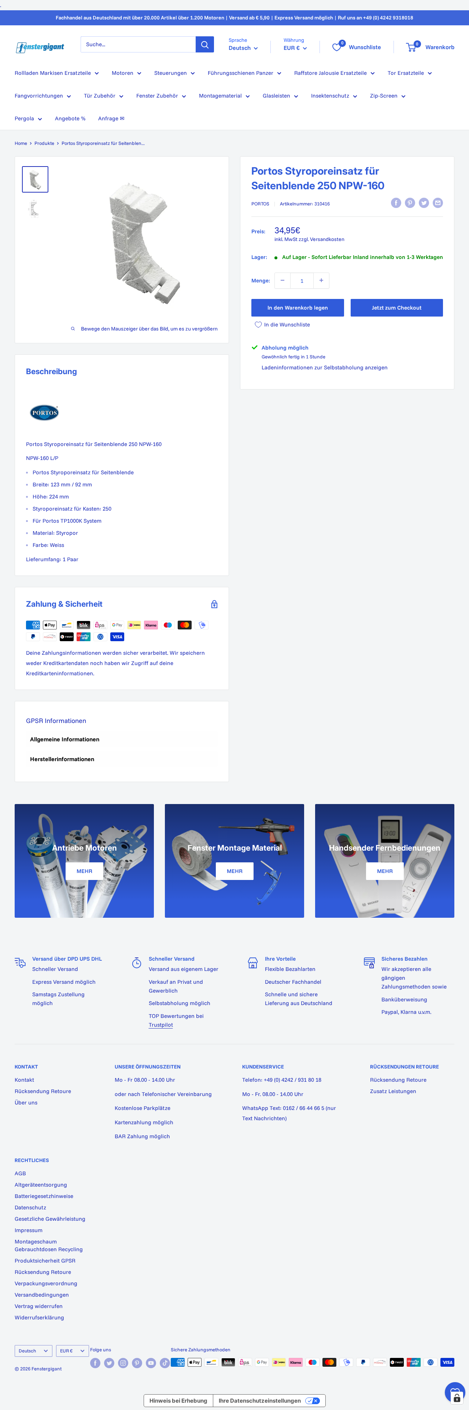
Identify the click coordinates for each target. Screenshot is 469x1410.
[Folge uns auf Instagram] (123, 1363)
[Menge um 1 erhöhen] (321, 280)
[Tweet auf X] (424, 203)
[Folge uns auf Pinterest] (137, 1363)
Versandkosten (327, 238)
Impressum (29, 1230)
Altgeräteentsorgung (41, 1184)
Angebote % (70, 118)
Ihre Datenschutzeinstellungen (260, 1400)
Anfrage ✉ (111, 118)
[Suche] (205, 44)
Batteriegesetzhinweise (44, 1195)
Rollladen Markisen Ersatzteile (53, 72)
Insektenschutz (330, 95)
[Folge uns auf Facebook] (95, 1363)
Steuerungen (170, 72)
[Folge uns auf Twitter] (109, 1363)
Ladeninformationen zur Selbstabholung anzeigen (325, 367)
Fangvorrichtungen (39, 95)
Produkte (44, 143)
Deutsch (27, 1351)
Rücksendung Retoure (43, 1091)
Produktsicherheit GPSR (45, 1260)
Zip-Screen (384, 95)
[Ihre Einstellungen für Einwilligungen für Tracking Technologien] (457, 1398)
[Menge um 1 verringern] (282, 280)
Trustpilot (161, 1024)
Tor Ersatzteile (406, 72)
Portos (260, 204)
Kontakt (24, 1079)
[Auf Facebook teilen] (396, 203)
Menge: (260, 280)
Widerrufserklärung (39, 1317)
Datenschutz (30, 1207)
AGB (20, 1173)
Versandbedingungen (42, 1294)
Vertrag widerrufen (39, 1306)
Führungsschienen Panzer (240, 72)
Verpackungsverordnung (46, 1283)
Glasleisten (276, 95)
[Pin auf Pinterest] (410, 203)
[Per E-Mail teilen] (438, 203)
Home (21, 143)
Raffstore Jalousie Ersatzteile (330, 72)
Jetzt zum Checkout (396, 307)
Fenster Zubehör (157, 95)
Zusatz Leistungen (393, 1091)
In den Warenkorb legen (297, 307)
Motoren (122, 72)
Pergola (24, 118)
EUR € (66, 1351)
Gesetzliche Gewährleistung (50, 1218)
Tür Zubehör (99, 95)
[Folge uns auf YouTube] (151, 1363)
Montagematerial (220, 95)
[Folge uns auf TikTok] (165, 1363)
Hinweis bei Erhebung (178, 1400)
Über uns (26, 1102)
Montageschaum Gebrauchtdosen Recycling (49, 1245)
